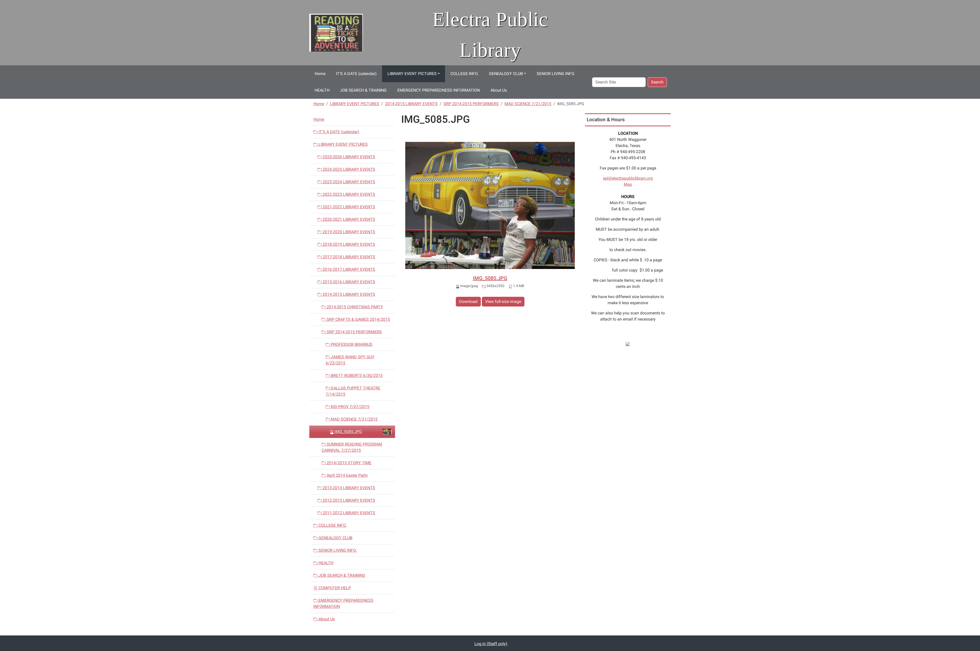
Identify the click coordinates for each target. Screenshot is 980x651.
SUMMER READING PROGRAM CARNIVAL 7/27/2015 (352, 447)
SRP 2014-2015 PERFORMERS (471, 103)
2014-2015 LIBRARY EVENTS (411, 103)
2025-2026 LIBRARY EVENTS (348, 156)
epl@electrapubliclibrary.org (628, 178)
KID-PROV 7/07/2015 (349, 406)
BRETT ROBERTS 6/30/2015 (356, 375)
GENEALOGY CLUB (506, 73)
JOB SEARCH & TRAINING (363, 90)
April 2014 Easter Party (347, 475)
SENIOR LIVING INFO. (556, 73)
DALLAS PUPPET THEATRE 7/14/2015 (353, 391)
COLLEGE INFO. (464, 73)
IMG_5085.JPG (490, 278)
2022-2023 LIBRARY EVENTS (348, 194)
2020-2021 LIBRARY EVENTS (348, 219)
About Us (499, 90)
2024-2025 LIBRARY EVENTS (348, 169)
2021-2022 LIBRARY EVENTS (348, 206)
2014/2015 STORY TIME (348, 462)
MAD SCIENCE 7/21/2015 (528, 103)
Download (468, 301)
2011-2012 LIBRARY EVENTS (348, 512)
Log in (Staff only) (490, 643)
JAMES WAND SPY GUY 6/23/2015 (350, 359)
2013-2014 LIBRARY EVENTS (348, 487)
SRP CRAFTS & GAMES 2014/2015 (358, 319)
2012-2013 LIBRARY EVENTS (348, 500)
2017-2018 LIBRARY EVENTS (348, 256)
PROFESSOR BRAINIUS (351, 344)
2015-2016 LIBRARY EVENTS (348, 281)
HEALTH (322, 90)
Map (628, 184)
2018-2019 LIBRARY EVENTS (348, 244)
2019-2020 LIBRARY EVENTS (348, 231)
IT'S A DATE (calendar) (356, 73)
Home (320, 73)
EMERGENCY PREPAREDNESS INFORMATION (438, 90)
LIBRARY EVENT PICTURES (412, 73)
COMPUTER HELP (334, 587)
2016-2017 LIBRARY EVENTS (348, 269)
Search (657, 82)
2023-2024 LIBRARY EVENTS (348, 181)
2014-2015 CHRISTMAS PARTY (354, 306)
